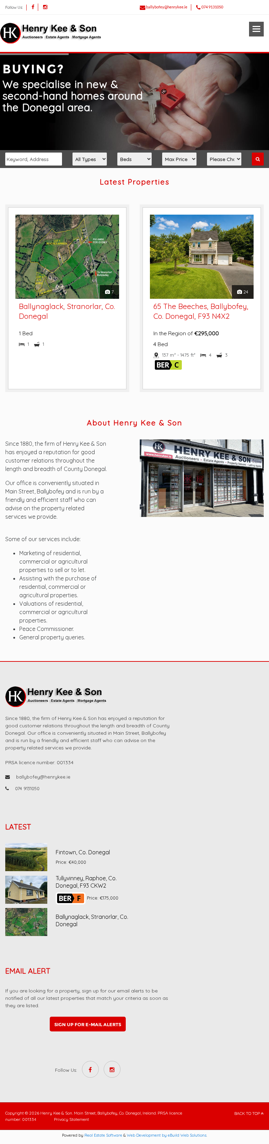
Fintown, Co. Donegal (83, 852)
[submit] (258, 159)
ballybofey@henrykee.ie (166, 7)
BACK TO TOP (247, 1113)
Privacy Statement (71, 1119)
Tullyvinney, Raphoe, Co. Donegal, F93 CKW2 (86, 882)
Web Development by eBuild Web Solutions (166, 1135)
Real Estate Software (103, 1135)
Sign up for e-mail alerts (87, 1024)
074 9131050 (212, 7)
